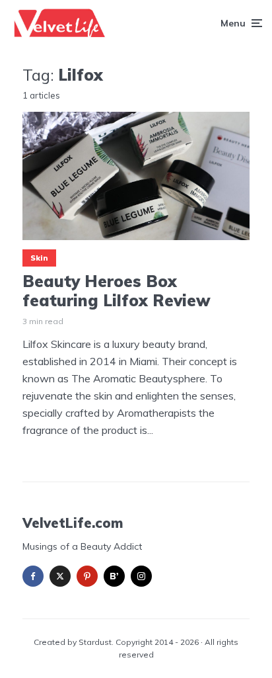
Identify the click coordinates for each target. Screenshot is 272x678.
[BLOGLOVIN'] (114, 576)
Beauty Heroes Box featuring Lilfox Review (116, 291)
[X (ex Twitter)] (60, 576)
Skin (39, 258)
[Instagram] (141, 576)
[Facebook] (33, 576)
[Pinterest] (87, 576)
